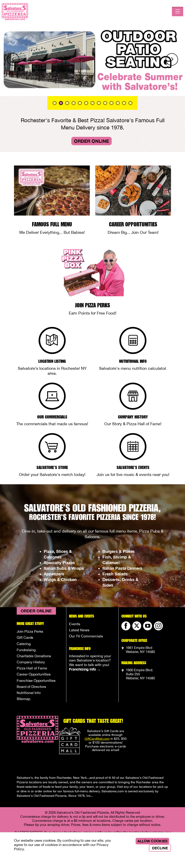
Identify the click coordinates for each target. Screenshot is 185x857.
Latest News (79, 630)
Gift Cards (25, 637)
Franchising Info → (85, 669)
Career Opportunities (34, 674)
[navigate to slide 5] (86, 103)
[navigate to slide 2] (67, 103)
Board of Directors (31, 687)
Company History (31, 662)
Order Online (91, 141)
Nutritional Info (29, 693)
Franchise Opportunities (36, 680)
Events (74, 624)
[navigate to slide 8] (105, 103)
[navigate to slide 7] (99, 103)
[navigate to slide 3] (74, 103)
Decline (160, 848)
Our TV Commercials (86, 636)
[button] (14, 59)
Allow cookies (152, 841)
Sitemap (23, 699)
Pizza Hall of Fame (32, 668)
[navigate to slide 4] (80, 103)
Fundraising (26, 650)
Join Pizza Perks (30, 631)
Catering (24, 644)
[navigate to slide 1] (61, 103)
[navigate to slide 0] (55, 103)
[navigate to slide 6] (92, 103)
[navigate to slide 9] (111, 103)
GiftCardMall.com (97, 738)
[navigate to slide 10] (118, 103)
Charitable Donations (34, 656)
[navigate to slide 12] (130, 103)
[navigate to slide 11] (124, 103)
